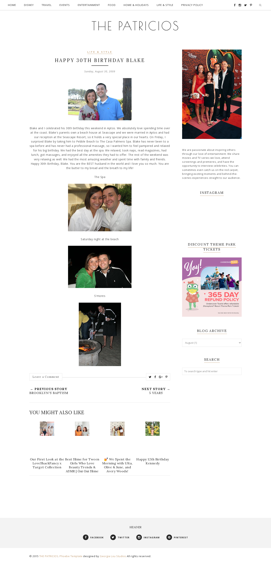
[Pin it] (166, 377)
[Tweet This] (150, 377)
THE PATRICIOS (135, 26)
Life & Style (99, 52)
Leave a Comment (46, 377)
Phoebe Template (71, 556)
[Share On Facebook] (155, 377)
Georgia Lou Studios (113, 556)
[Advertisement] (212, 442)
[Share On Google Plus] (161, 377)
